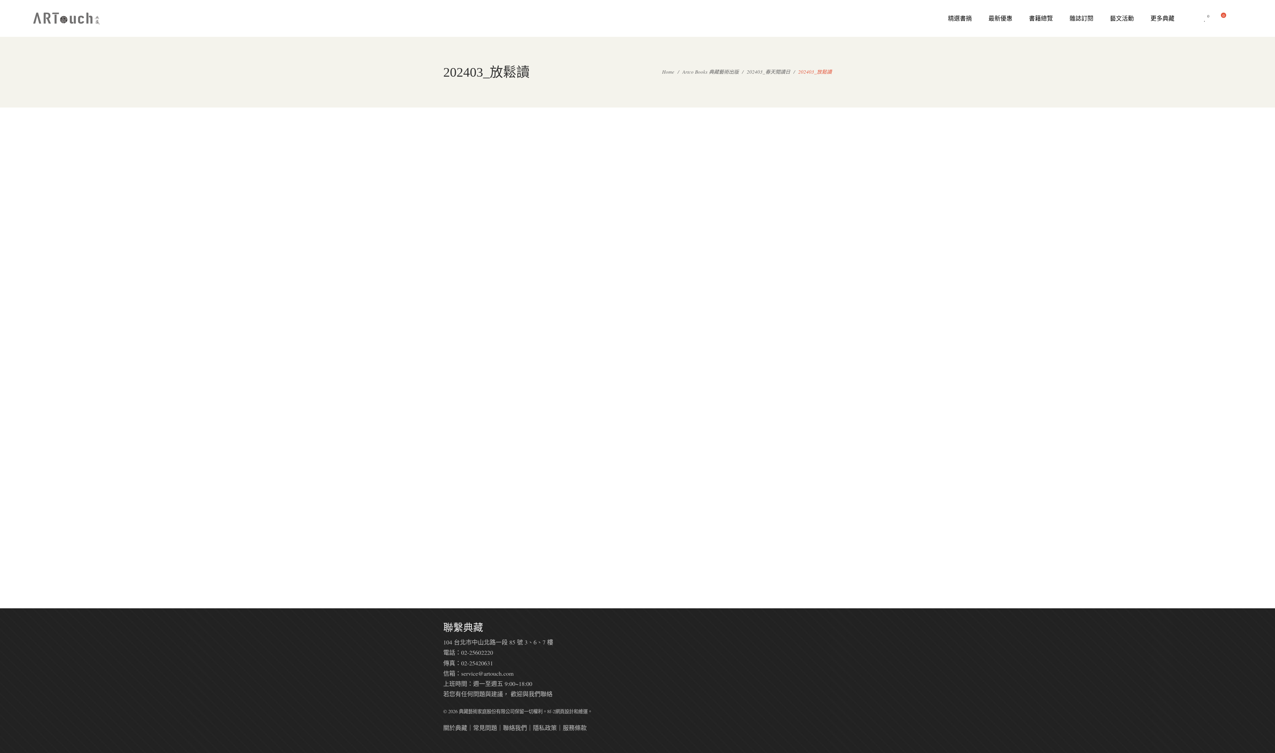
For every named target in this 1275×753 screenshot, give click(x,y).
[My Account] (1238, 18)
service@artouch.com (487, 673)
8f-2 (551, 711)
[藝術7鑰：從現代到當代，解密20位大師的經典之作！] (637, 338)
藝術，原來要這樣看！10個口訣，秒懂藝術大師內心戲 (478, 416)
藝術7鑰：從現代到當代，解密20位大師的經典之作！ (637, 416)
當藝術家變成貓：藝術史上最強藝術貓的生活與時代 (797, 251)
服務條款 (575, 728)
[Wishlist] (1205, 18)
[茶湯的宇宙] (478, 173)
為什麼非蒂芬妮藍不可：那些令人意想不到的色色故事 (637, 251)
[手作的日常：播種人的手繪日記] (558, 338)
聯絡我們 (515, 728)
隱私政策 (545, 728)
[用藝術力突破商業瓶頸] (478, 493)
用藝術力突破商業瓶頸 (478, 563)
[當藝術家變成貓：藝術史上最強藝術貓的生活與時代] (797, 173)
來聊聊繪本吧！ (717, 407)
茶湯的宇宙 (478, 242)
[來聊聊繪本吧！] (717, 338)
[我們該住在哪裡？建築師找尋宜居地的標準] (558, 493)
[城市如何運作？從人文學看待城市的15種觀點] (797, 338)
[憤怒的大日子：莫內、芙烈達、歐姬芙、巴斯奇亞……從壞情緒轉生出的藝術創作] (558, 173)
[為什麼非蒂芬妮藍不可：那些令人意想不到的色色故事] (637, 173)
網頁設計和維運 (571, 711)
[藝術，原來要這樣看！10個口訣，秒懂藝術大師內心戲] (478, 338)
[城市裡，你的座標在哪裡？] (717, 173)
